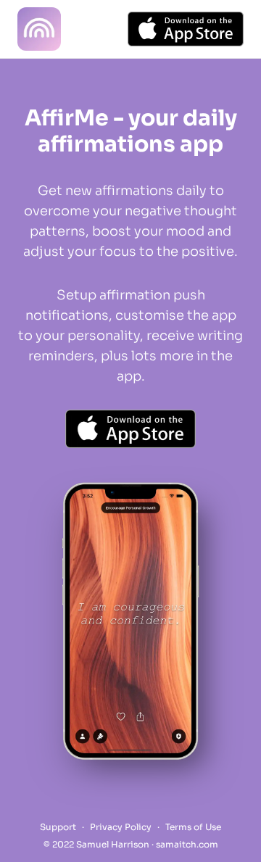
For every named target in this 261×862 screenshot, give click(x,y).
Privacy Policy (121, 826)
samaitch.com (187, 844)
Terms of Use (193, 826)
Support (58, 826)
